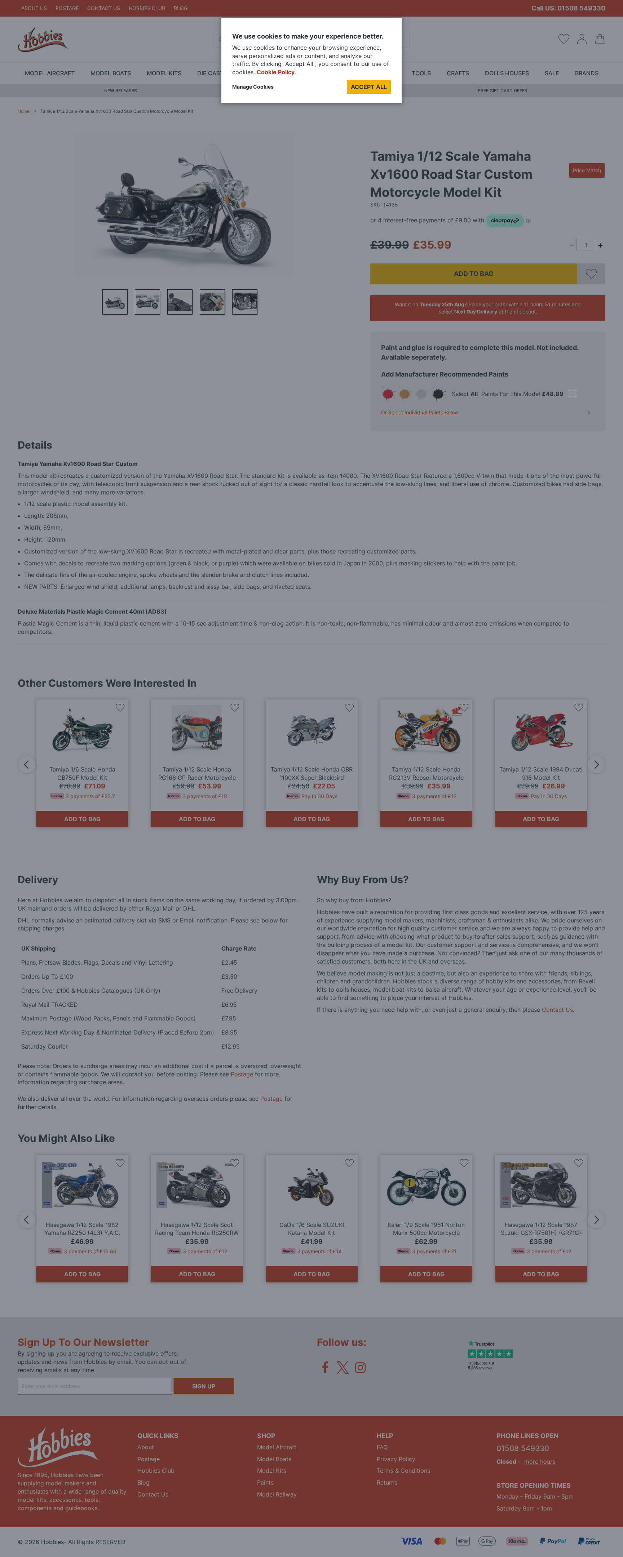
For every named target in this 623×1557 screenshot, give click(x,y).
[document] (311, 63)
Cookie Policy (276, 72)
